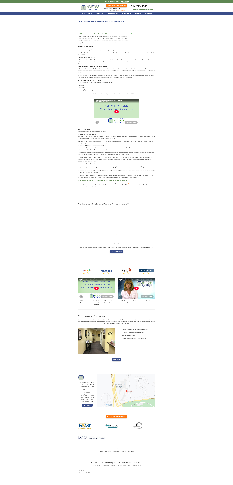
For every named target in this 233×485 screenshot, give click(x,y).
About (90, 13)
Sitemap (101, 451)
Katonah (113, 465)
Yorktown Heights (96, 465)
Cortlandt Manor (105, 465)
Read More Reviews (116, 251)
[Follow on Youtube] (154, 471)
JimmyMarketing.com (88, 472)
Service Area (131, 451)
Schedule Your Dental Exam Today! (116, 5)
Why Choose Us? (126, 13)
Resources (138, 13)
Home (83, 13)
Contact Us (148, 13)
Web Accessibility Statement (119, 451)
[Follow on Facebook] (152, 471)
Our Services (99, 13)
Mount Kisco (119, 465)
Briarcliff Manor (126, 465)
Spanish (123, 10)
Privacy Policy (108, 451)
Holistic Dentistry (112, 13)
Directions (138, 9)
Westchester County (136, 465)
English (118, 10)
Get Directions (87, 405)
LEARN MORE (125, 1)
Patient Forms (148, 9)
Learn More (116, 359)
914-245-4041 (139, 6)
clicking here (128, 183)
